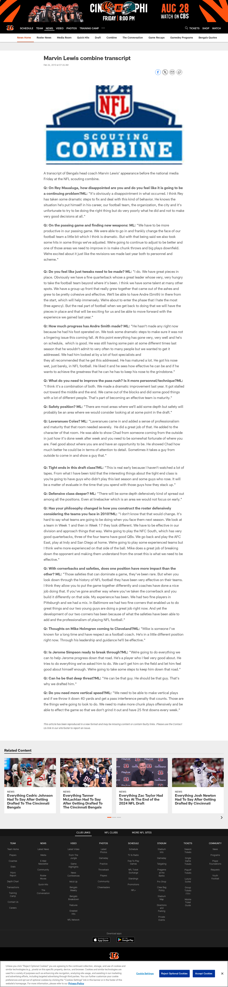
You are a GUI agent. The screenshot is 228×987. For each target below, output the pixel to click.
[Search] (186, 27)
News (215, 849)
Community (43, 869)
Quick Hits (43, 884)
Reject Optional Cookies (174, 973)
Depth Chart (13, 881)
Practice (103, 863)
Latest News (43, 849)
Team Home (13, 849)
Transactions (13, 887)
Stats (13, 866)
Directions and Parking (162, 908)
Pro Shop (161, 881)
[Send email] (172, 74)
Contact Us (13, 902)
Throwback (103, 869)
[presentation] (222, 818)
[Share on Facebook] (158, 74)
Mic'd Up (73, 881)
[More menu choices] (103, 28)
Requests (215, 869)
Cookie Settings (145, 973)
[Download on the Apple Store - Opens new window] (101, 940)
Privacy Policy (76, 983)
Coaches (13, 861)
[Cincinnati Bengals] (114, 956)
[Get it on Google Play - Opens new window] (126, 941)
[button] (109, 817)
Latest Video (73, 849)
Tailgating (161, 863)
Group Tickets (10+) (188, 890)
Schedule (133, 849)
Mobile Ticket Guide (188, 902)
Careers (13, 907)
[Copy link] (179, 72)
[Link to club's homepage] (10, 28)
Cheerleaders (103, 887)
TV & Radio (133, 855)
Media (43, 855)
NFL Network (73, 919)
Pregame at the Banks (161, 872)
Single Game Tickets (188, 861)
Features (73, 905)
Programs (215, 855)
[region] (114, 974)
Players (12, 855)
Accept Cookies (204, 973)
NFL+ (133, 890)
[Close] (222, 974)
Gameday (103, 858)
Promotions (133, 884)
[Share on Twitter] (165, 74)
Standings (133, 878)
